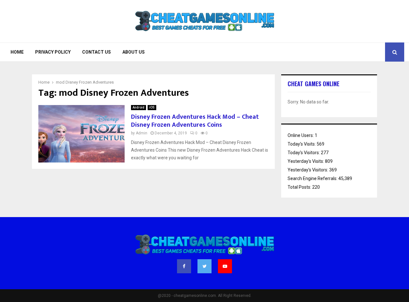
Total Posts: (300, 187)
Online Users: (301, 135)
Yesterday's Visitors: (308, 169)
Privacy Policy (53, 52)
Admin (141, 133)
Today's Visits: (302, 144)
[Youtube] (225, 266)
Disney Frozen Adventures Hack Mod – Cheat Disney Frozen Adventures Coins (195, 120)
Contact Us (96, 52)
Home (17, 52)
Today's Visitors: (304, 152)
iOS (152, 107)
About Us (133, 52)
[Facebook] (184, 266)
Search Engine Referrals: (313, 178)
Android (138, 107)
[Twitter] (204, 266)
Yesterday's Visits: (306, 161)
